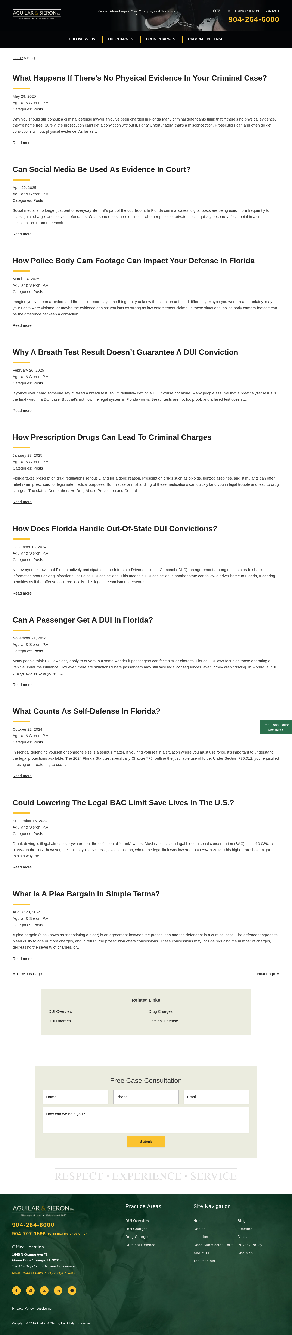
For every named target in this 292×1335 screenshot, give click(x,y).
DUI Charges (120, 39)
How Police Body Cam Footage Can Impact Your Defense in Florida (134, 260)
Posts (38, 109)
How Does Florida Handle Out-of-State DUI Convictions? (115, 528)
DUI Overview (82, 39)
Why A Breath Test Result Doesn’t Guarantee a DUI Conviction (125, 352)
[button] (16, 1290)
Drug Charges (160, 39)
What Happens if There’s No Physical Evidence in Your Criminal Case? (140, 78)
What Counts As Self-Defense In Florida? (86, 711)
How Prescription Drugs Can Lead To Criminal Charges (112, 437)
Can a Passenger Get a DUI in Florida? (83, 619)
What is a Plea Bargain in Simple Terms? (86, 893)
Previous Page (27, 974)
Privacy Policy (23, 1308)
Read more (22, 143)
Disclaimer (44, 1308)
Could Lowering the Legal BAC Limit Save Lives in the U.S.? (123, 802)
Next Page (268, 974)
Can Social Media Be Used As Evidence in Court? (102, 169)
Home (18, 58)
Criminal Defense (205, 39)
